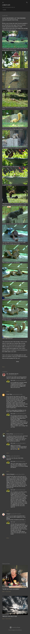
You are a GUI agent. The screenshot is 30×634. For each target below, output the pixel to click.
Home (4, 9)
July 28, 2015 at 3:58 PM (21, 443)
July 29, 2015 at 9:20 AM (21, 521)
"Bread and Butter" (9, 616)
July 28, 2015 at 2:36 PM (12, 374)
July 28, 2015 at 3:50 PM (21, 413)
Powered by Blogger (16, 627)
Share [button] (3, 366)
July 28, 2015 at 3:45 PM (21, 380)
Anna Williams (19, 630)
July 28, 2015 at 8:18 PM (15, 456)
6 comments (8, 591)
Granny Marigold (10, 474)
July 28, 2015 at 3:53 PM (18, 433)
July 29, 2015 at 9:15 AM (20, 489)
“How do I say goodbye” (11, 589)
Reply (7, 391)
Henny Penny (9, 434)
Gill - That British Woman (12, 373)
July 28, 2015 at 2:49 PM (17, 394)
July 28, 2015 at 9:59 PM (19, 474)
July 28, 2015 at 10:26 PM (16, 513)
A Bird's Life (6, 5)
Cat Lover (13, 380)
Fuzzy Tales (9, 394)
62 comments (8, 618)
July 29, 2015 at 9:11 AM (20, 461)
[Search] (27, 2)
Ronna (8, 456)
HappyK (8, 513)
